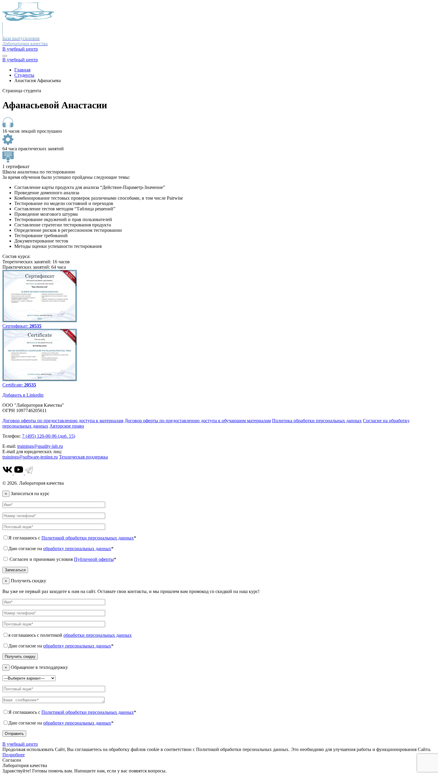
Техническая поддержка (83, 456)
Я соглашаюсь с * (72, 537)
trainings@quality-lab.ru (40, 446)
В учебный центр (20, 48)
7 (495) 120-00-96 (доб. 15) (48, 436)
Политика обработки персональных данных (317, 420)
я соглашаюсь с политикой (70, 635)
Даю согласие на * (61, 548)
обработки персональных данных (97, 635)
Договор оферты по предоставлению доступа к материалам (62, 420)
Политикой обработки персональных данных (87, 537)
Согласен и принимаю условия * (62, 559)
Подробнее (13, 754)
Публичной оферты (94, 559)
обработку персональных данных (77, 548)
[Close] (4, 56)
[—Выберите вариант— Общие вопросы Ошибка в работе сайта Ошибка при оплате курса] (28, 677)
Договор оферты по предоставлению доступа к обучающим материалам (198, 420)
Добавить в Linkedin (23, 395)
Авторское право (66, 425)
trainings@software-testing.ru (30, 456)
